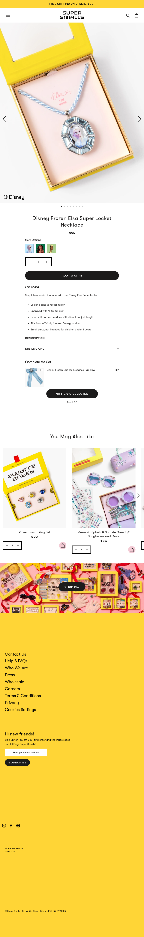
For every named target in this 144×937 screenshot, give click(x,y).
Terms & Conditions (23, 695)
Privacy (12, 702)
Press (10, 675)
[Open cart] (136, 15)
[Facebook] (11, 825)
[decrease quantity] (6, 545)
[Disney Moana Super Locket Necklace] (40, 248)
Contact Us (15, 654)
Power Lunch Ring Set (34, 532)
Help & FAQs (16, 661)
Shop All (72, 587)
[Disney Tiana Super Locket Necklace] (51, 248)
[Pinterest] (18, 825)
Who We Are (16, 668)
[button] (4, 119)
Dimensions (35, 348)
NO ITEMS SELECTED (72, 393)
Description (35, 338)
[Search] (128, 15)
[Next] (138, 495)
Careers (12, 688)
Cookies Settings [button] (20, 709)
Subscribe (17, 762)
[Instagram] (4, 825)
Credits (10, 851)
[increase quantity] (17, 545)
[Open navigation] (8, 15)
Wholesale (14, 681)
